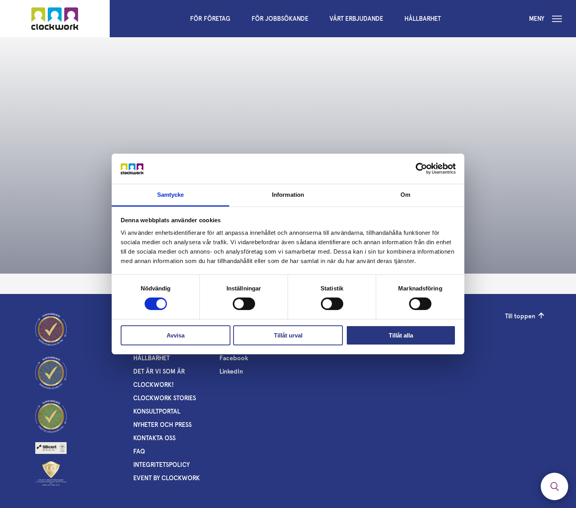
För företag (210, 18)
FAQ (139, 451)
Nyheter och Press (162, 424)
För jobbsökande (280, 18)
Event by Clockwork (166, 478)
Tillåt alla (401, 335)
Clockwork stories (164, 398)
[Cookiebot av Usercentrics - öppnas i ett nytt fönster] (421, 168)
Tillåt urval (288, 335)
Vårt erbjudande (356, 18)
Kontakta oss (154, 438)
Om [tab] (405, 194)
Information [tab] (288, 194)
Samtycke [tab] (170, 194)
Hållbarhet (422, 18)
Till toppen (520, 316)
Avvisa (176, 335)
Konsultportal (156, 411)
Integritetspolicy (161, 464)
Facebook (233, 358)
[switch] (244, 304)
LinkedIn (231, 371)
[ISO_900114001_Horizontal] (51, 448)
